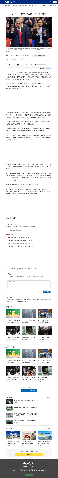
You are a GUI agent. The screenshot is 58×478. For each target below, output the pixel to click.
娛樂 (48, 5)
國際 (16, 5)
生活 (54, 5)
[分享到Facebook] (7, 59)
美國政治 (20, 10)
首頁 (2, 5)
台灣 (23, 5)
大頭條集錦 (16, 226)
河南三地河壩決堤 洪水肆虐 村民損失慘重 (25, 414)
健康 (30, 5)
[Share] (7, 323)
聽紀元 (37, 5)
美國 (13, 5)
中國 (9, 5)
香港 (26, 5)
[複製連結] (18, 59)
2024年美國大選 (24, 226)
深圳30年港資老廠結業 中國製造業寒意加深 (26, 407)
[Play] (18, 65)
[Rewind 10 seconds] (14, 65)
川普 (11, 224)
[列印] (21, 59)
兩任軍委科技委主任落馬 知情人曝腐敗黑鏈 (26, 400)
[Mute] (26, 64)
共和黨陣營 (32, 226)
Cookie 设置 (29, 475)
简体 (17, 1)
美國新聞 (15, 10)
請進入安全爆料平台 (29, 390)
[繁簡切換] (28, 59)
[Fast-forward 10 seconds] (22, 65)
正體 (14, 1)
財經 (41, 5)
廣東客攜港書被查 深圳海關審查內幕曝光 (25, 420)
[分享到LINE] (11, 59)
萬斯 (15, 224)
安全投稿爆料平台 (32, 269)
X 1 (10, 64)
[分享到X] (14, 59)
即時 (6, 5)
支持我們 (29, 454)
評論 (19, 5)
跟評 (48, 297)
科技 (44, 5)
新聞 (10, 10)
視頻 (33, 5)
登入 (55, 1)
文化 (51, 5)
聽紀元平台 (49, 68)
